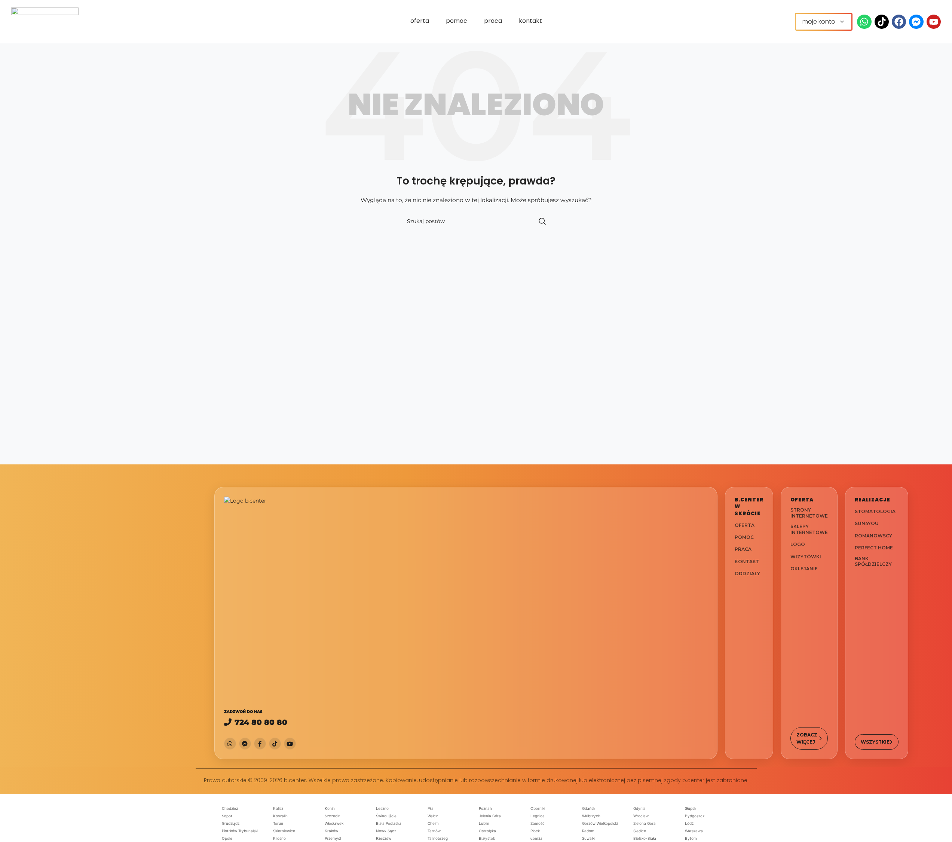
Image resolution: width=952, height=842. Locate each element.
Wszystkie (875, 742)
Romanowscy (873, 536)
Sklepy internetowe (809, 529)
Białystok (487, 838)
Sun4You (867, 524)
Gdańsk (588, 808)
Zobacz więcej (806, 738)
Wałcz (433, 816)
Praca (743, 549)
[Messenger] (245, 744)
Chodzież (230, 808)
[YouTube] (290, 744)
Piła (431, 808)
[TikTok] (275, 744)
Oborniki (537, 808)
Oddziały (747, 573)
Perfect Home (874, 548)
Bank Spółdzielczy (873, 561)
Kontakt (747, 561)
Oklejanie (804, 568)
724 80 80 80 (261, 722)
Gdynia (639, 808)
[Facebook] (260, 744)
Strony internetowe (809, 513)
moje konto (818, 21)
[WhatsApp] (230, 744)
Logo (797, 544)
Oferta (744, 525)
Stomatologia (875, 511)
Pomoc (744, 537)
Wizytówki (805, 556)
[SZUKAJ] (542, 221)
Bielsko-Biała (644, 838)
